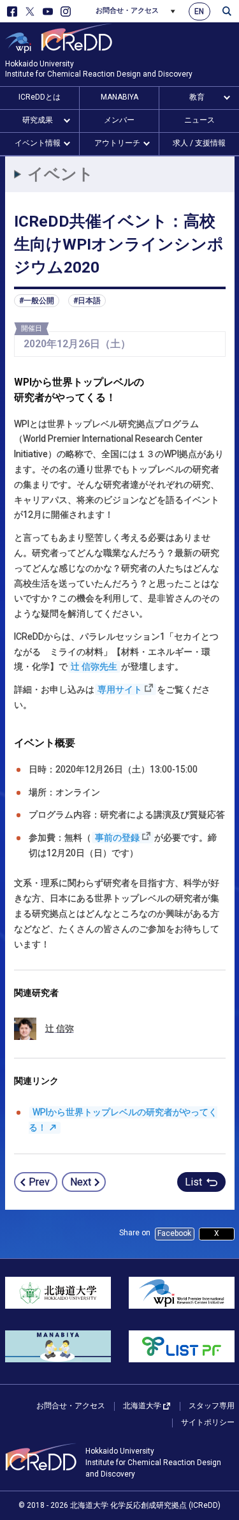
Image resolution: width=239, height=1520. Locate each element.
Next (80, 1182)
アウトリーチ (117, 143)
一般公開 (39, 300)
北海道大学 (142, 1405)
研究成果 (37, 120)
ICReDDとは (39, 97)
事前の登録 (117, 837)
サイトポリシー (208, 1422)
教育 (197, 97)
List (193, 1182)
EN (199, 11)
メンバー (119, 120)
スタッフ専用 (212, 1405)
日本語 (89, 300)
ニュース (199, 120)
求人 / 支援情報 (199, 143)
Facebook (174, 1233)
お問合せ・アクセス (127, 10)
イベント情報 (38, 143)
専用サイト (120, 689)
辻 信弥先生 (94, 666)
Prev (39, 1182)
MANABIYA (119, 97)
